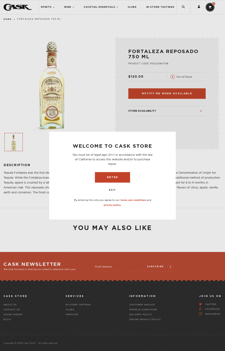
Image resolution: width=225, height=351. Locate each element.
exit (112, 190)
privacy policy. (112, 205)
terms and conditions (133, 200)
